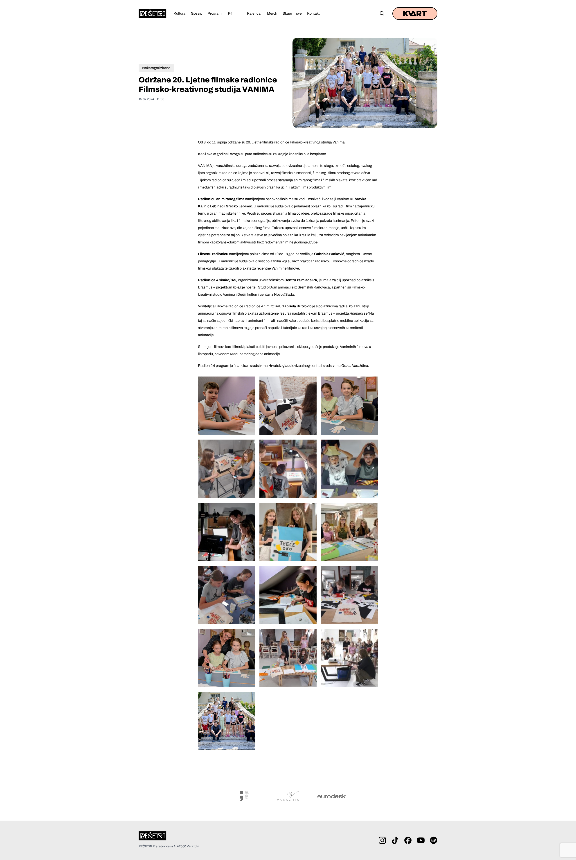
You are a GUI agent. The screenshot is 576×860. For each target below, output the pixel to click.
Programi (215, 13)
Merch (272, 13)
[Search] (382, 13)
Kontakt (313, 13)
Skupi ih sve (292, 13)
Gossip (196, 13)
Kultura (179, 13)
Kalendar (254, 13)
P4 (230, 13)
